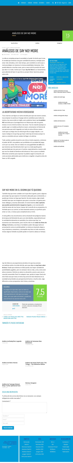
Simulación (65, 77)
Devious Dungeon (30, 383)
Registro (64, 2)
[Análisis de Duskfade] (50, 147)
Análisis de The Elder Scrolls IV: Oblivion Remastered (61, 141)
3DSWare (52, 451)
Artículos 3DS (40, 454)
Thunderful (60, 79)
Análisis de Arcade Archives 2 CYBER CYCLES (64, 103)
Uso (9, 447)
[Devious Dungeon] (36, 375)
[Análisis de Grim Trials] (50, 111)
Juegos (48, 3)
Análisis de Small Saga (59, 97)
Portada (3, 47)
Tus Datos (4, 447)
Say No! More (14, 43)
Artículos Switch (27, 456)
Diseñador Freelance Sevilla (11, 443)
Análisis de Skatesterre (59, 121)
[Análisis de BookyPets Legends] (13, 332)
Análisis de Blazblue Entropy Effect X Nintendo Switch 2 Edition (62, 91)
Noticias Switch (26, 447)
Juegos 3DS (39, 451)
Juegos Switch (26, 454)
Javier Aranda (6, 54)
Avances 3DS (39, 447)
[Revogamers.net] (8, 3)
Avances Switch (26, 449)
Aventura (59, 77)
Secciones (41, 3)
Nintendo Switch (61, 82)
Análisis (30, 3)
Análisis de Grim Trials (59, 110)
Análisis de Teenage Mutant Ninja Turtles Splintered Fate (11, 385)
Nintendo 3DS (39, 442)
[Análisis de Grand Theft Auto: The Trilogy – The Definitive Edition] (36, 353)
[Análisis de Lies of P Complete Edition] (50, 126)
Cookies (9, 446)
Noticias (35, 3)
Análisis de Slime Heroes (9, 363)
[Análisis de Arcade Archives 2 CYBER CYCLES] (52, 104)
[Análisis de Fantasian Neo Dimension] (36, 332)
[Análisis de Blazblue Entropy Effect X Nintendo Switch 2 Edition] (50, 91)
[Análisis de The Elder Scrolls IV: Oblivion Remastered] (50, 141)
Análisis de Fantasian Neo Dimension (33, 342)
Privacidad (4, 446)
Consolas (23, 3)
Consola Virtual (52, 447)
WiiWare (52, 449)
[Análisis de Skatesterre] (50, 121)
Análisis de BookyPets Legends (11, 341)
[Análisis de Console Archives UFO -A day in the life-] (52, 134)
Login (69, 3)
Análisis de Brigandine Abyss (61, 115)
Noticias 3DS (39, 444)
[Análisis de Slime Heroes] (13, 353)
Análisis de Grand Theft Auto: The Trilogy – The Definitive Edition (36, 363)
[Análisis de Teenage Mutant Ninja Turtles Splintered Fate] (13, 375)
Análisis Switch (26, 451)
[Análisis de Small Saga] (50, 97)
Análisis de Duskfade (59, 146)
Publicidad (66, 447)
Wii (53, 444)
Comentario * (6, 401)
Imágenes (59, 43)
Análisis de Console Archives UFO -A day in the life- (63, 134)
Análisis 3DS (39, 449)
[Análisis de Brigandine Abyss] (50, 116)
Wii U (52, 442)
